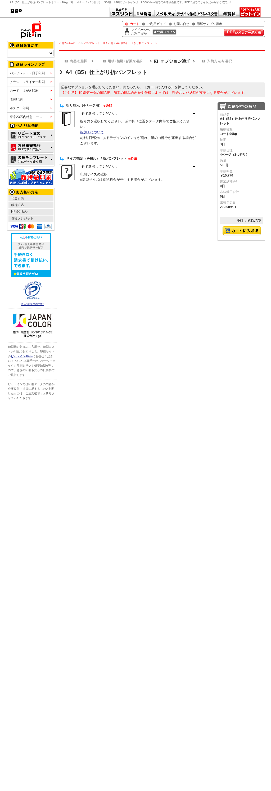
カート (134, 24)
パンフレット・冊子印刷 (27, 73)
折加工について (92, 132)
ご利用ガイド (156, 24)
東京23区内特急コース (26, 117)
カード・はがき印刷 (24, 91)
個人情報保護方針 (32, 304)
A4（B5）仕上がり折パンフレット (136, 43)
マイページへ (140, 30)
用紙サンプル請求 (209, 24)
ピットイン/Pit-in (22, 356)
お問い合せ (181, 24)
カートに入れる (242, 231)
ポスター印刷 (19, 108)
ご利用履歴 (139, 34)
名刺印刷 (16, 99)
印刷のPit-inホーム (70, 43)
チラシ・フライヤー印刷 (27, 82)
